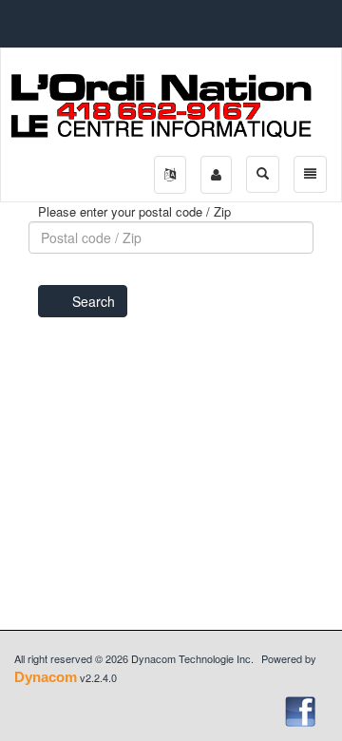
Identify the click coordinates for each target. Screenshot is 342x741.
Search (93, 301)
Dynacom (45, 677)
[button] (170, 175)
